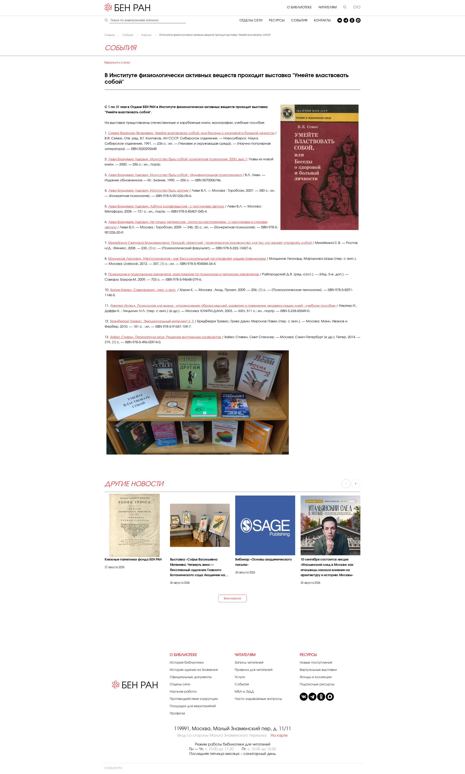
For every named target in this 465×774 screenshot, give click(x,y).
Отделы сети (180, 684)
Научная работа (183, 691)
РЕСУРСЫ (277, 20)
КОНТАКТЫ (322, 20)
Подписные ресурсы (317, 684)
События (242, 684)
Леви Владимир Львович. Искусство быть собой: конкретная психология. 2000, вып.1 (177, 159)
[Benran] (132, 7)
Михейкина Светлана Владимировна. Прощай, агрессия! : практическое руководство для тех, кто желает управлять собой (210, 243)
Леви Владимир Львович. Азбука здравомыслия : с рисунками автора (166, 206)
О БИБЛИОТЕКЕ (299, 7)
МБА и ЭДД (244, 691)
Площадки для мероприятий (193, 706)
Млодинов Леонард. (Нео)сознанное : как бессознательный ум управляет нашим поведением (187, 258)
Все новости (232, 598)
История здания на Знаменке (194, 670)
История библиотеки (187, 662)
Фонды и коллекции (316, 677)
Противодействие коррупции (194, 699)
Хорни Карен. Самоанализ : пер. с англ (142, 290)
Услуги (240, 677)
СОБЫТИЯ (299, 20)
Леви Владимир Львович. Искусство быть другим (148, 190)
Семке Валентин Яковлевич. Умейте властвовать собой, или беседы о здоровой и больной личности (191, 133)
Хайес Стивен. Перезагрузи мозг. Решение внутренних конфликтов (165, 337)
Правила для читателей (253, 670)
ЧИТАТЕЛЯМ (327, 7)
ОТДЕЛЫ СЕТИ (250, 20)
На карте (279, 735)
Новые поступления (316, 662)
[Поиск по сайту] (345, 7)
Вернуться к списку (117, 62)
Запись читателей (249, 662)
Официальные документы (191, 677)
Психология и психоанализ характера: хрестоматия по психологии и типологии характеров (183, 274)
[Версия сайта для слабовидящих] (357, 7)
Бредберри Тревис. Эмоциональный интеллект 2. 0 (152, 321)
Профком (177, 713)
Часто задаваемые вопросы (258, 699)
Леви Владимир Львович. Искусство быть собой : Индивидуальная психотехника (175, 175)
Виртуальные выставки (318, 670)
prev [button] (346, 483)
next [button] (355, 483)
